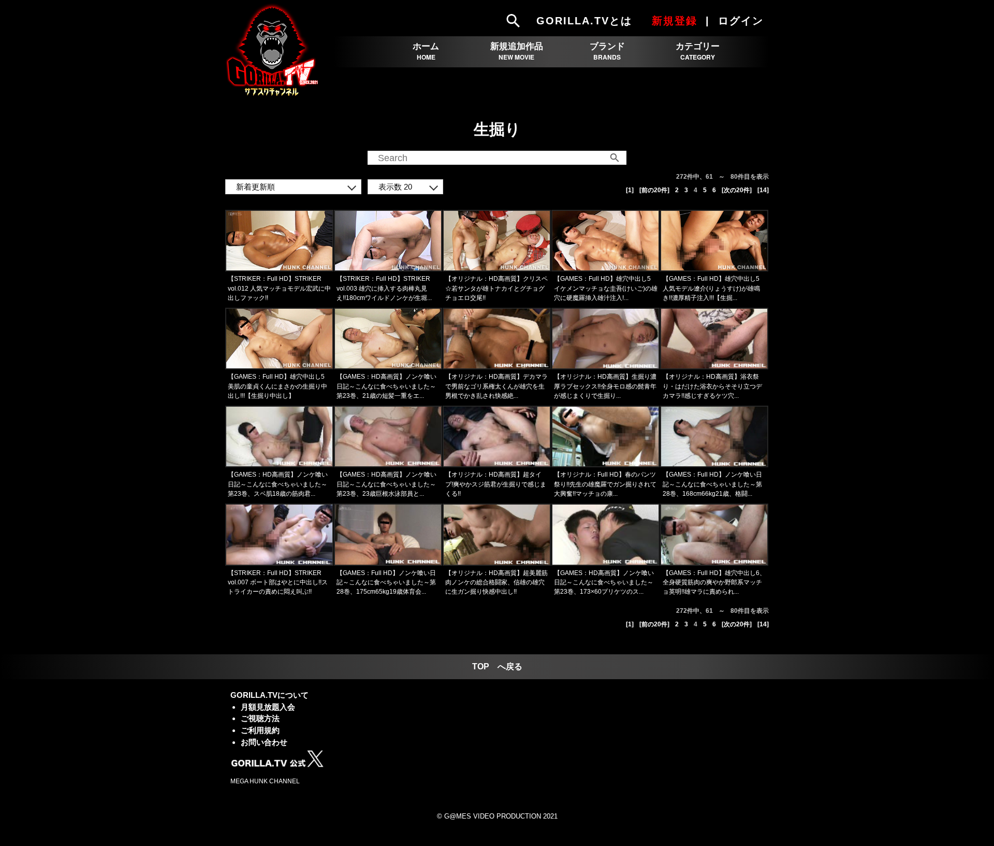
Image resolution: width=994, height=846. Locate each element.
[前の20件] (654, 190)
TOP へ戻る (497, 666)
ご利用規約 (260, 730)
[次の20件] (737, 190)
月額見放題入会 (268, 706)
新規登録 (674, 20)
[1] (630, 190)
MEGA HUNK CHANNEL (265, 781)
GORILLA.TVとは (584, 20)
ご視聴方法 (260, 718)
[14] (763, 190)
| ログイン (736, 20)
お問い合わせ (264, 742)
